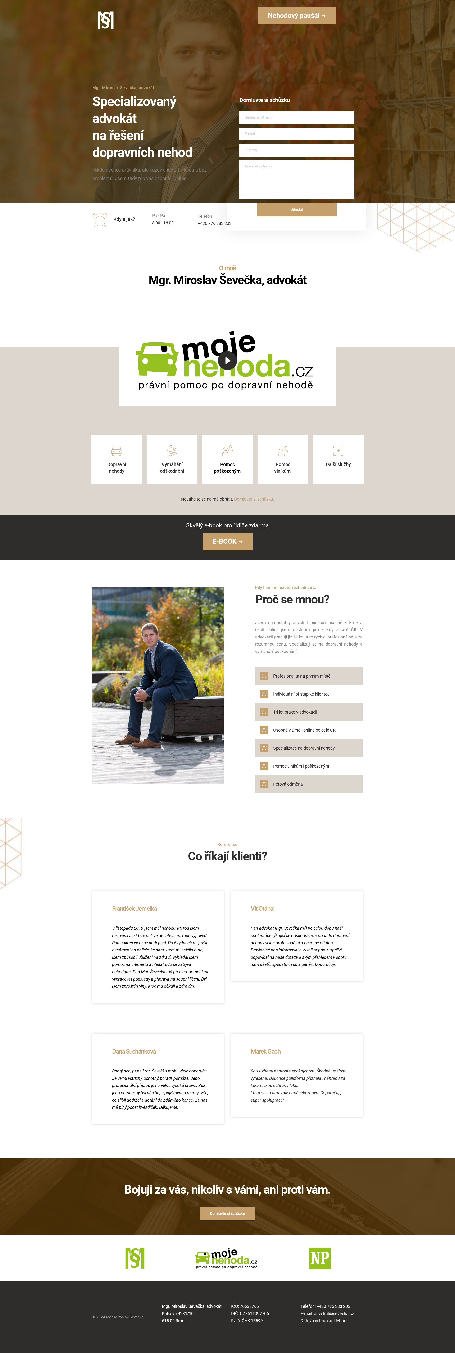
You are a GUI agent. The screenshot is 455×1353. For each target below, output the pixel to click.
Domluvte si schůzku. (254, 499)
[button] (227, 360)
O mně (227, 268)
